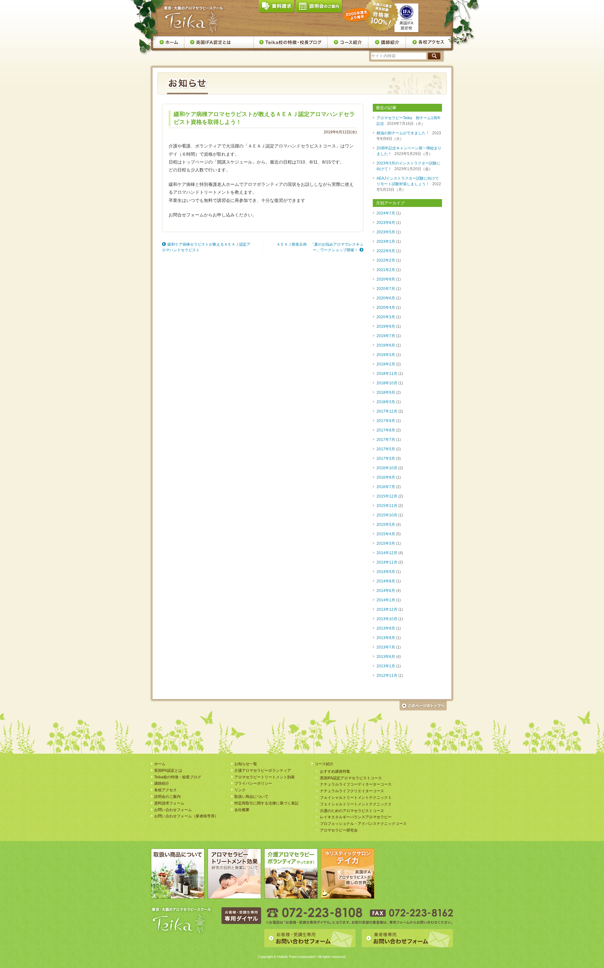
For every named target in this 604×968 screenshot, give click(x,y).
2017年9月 (386, 421)
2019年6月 (386, 345)
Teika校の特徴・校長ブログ (290, 42)
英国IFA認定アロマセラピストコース (351, 778)
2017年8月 (386, 430)
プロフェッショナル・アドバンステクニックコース (363, 823)
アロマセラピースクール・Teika (193, 19)
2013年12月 (387, 609)
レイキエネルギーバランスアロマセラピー (356, 817)
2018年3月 (386, 402)
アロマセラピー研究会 (339, 830)
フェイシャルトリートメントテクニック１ (356, 797)
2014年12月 (387, 553)
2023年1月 (386, 241)
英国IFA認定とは (219, 42)
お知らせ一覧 (245, 764)
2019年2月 (386, 364)
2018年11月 (387, 373)
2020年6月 (386, 298)
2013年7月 (386, 647)
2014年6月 (386, 590)
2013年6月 (386, 656)
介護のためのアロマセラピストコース (352, 811)
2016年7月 (386, 487)
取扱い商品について (251, 796)
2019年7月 (386, 336)
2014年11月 (387, 562)
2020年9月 (386, 279)
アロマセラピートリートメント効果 (264, 777)
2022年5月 (386, 251)
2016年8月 (386, 477)
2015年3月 (386, 543)
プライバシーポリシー (253, 783)
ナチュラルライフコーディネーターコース (356, 784)
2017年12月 (387, 411)
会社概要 (241, 810)
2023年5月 (386, 232)
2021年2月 (386, 270)
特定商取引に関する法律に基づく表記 (266, 803)
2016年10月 (387, 468)
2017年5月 (386, 449)
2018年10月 (387, 383)
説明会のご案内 (319, 7)
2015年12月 (387, 496)
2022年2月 (386, 260)
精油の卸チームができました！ (403, 133)
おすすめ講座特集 (335, 771)
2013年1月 (386, 666)
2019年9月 (386, 326)
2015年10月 (387, 515)
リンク (240, 790)
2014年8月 (386, 581)
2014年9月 (386, 572)
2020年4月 (386, 307)
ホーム (168, 42)
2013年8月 (386, 638)
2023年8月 (386, 222)
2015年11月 (387, 505)
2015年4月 (386, 534)
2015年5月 (386, 524)
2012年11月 (387, 675)
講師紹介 (387, 42)
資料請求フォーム (169, 803)
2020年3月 (386, 317)
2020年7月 (386, 289)
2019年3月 (386, 355)
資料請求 (276, 7)
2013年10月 (387, 619)
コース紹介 (324, 764)
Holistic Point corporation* (296, 957)
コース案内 (347, 42)
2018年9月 (386, 392)
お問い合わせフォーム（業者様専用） (186, 816)
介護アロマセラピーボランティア (262, 770)
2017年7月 (386, 439)
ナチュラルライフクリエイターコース (352, 791)
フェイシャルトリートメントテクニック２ (356, 804)
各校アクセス (428, 42)
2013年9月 (386, 628)
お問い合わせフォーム (173, 810)
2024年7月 (386, 213)
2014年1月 (386, 600)
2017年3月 (386, 458)
